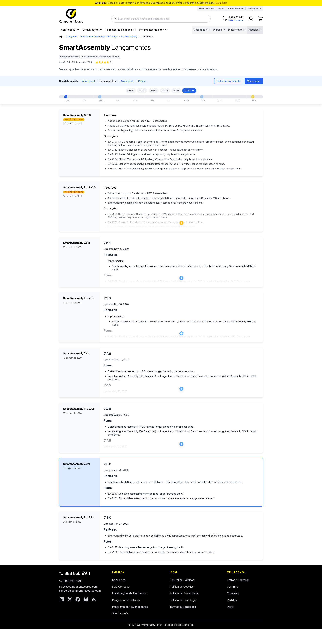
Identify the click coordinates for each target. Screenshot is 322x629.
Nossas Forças (206, 8)
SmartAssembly (129, 36)
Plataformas (235, 29)
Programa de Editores (126, 600)
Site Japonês (120, 613)
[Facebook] (77, 599)
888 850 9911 (77, 573)
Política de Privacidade (184, 593)
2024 (142, 90)
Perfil (230, 606)
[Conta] (251, 18)
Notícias (254, 29)
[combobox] (161, 19)
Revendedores (235, 8)
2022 (165, 90)
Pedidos (232, 600)
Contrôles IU (68, 29)
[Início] (60, 36)
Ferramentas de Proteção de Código (99, 36)
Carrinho (232, 586)
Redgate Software (69, 56)
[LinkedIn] (61, 599)
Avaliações (127, 81)
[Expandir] (181, 223)
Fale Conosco (121, 586)
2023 (154, 90)
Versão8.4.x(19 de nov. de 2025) (75, 62)
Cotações (233, 593)
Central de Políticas (182, 580)
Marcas (217, 29)
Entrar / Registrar (238, 580)
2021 (176, 90)
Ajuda (221, 8)
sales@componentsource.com (78, 586)
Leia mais (221, 2)
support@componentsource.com (80, 590)
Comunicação (91, 29)
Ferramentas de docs (151, 29)
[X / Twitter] (69, 599)
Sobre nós (118, 580)
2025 (131, 90)
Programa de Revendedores (130, 606)
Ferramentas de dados (119, 29)
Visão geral (88, 81)
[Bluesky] (86, 599)
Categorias (200, 29)
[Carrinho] (260, 18)
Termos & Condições (183, 606)
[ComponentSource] (71, 16)
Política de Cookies (182, 586)
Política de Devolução (183, 600)
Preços (142, 81)
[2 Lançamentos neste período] (252, 96)
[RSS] (94, 599)
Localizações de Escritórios (129, 593)
